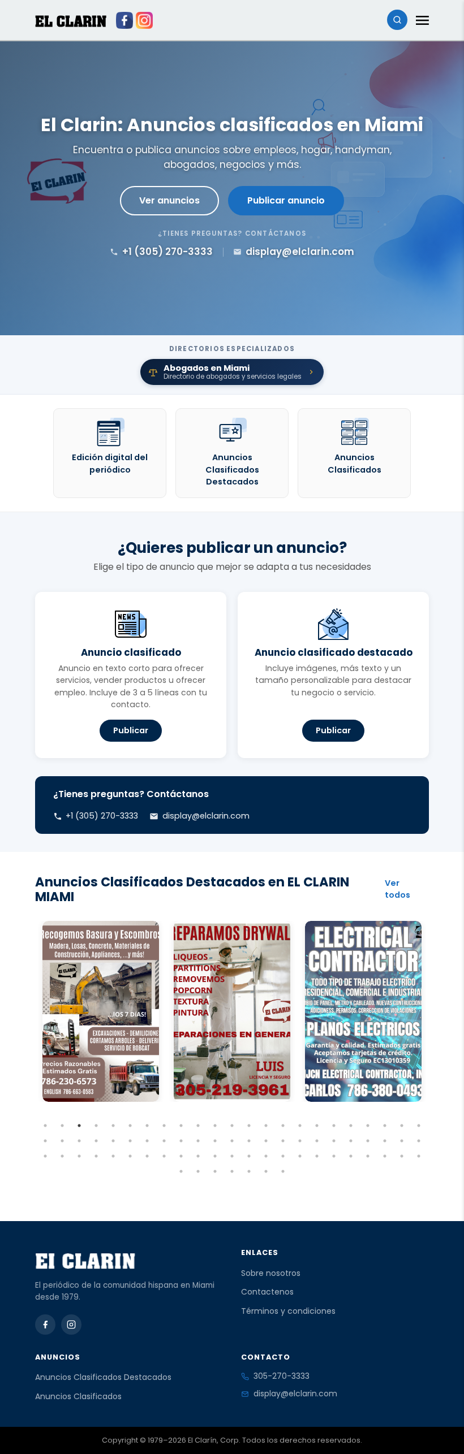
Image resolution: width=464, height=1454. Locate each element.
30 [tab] (147, 1140)
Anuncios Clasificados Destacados (103, 1377)
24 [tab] (45, 1140)
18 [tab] (334, 1125)
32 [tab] (181, 1140)
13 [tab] (249, 1125)
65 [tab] (350, 1156)
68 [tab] (401, 1156)
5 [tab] (113, 1125)
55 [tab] (181, 1156)
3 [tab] (79, 1125)
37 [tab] (266, 1140)
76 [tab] (283, 1171)
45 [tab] (401, 1140)
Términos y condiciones (288, 1311)
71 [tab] (198, 1171)
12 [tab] (232, 1125)
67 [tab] (384, 1156)
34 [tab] (215, 1140)
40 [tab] (317, 1140)
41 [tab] (334, 1140)
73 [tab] (232, 1171)
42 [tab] (350, 1140)
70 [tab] (181, 1171)
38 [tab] (283, 1140)
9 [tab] (181, 1125)
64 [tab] (334, 1156)
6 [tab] (130, 1125)
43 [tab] (367, 1140)
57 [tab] (215, 1156)
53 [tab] (147, 1156)
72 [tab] (215, 1171)
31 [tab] (164, 1140)
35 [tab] (232, 1140)
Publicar (130, 730)
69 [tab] (418, 1156)
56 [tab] (198, 1156)
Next (437, 1047)
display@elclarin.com (295, 1393)
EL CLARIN (70, 21)
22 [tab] (401, 1125)
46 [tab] (418, 1140)
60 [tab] (266, 1156)
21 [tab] (384, 1125)
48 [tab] (62, 1156)
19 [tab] (350, 1125)
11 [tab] (215, 1125)
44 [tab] (384, 1140)
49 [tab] (79, 1156)
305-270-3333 (282, 1376)
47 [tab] (45, 1156)
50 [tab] (96, 1156)
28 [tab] (113, 1140)
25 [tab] (62, 1140)
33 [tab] (198, 1140)
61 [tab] (283, 1156)
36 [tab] (249, 1140)
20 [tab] (367, 1125)
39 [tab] (300, 1140)
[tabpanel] (101, 1011)
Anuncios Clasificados (78, 1396)
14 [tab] (266, 1125)
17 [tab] (317, 1125)
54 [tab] (164, 1156)
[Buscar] (397, 20)
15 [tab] (283, 1125)
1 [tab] (45, 1125)
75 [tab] (266, 1171)
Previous (26, 1047)
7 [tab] (147, 1125)
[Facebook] (45, 1324)
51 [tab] (113, 1156)
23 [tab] (418, 1125)
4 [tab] (96, 1125)
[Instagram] (71, 1324)
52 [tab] (130, 1156)
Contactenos (267, 1291)
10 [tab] (198, 1125)
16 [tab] (300, 1125)
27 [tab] (96, 1140)
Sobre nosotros (270, 1273)
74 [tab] (249, 1171)
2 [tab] (62, 1125)
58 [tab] (232, 1156)
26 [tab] (79, 1140)
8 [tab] (164, 1125)
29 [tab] (130, 1140)
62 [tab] (300, 1156)
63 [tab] (317, 1156)
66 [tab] (367, 1156)
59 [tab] (249, 1156)
